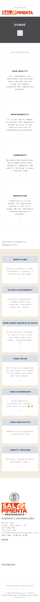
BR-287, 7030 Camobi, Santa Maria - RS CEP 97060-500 (14, 525)
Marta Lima (20, 259)
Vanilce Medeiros (20, 392)
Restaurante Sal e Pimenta (23, 593)
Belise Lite (20, 597)
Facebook (8, 564)
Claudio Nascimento (20, 290)
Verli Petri (20, 359)
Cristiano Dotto (20, 422)
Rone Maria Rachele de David (20, 323)
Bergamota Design (24, 595)
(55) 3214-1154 (20, 7)
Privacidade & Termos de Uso (20, 586)
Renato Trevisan (20, 450)
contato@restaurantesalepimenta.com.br (20, 533)
